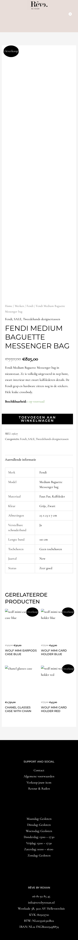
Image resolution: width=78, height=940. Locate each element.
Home (8, 306)
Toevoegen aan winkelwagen (37, 419)
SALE (17, 319)
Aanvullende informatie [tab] (20, 460)
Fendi (30, 306)
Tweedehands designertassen (41, 319)
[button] (39, 27)
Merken (19, 306)
